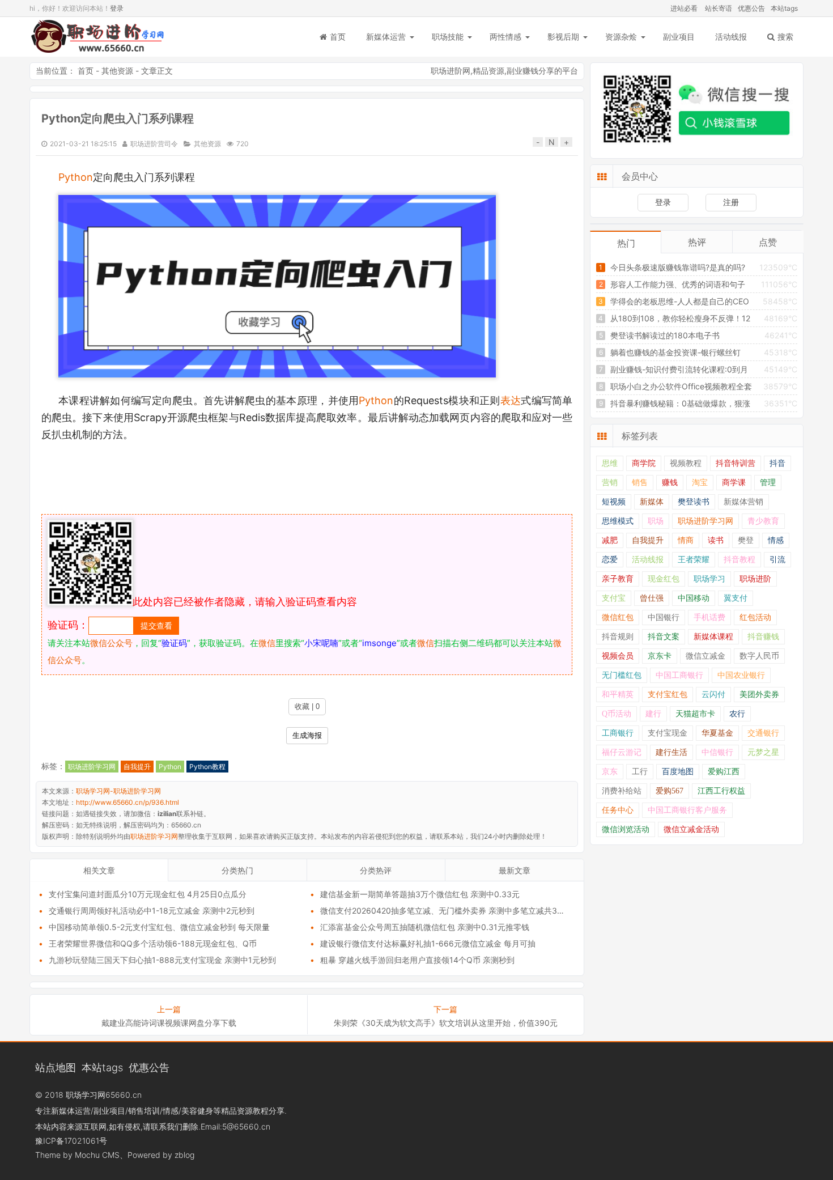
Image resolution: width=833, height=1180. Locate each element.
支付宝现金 (667, 733)
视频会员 (618, 656)
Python (75, 177)
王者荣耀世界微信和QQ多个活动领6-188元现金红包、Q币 (153, 943)
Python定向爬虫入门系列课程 (117, 118)
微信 (266, 643)
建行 (653, 714)
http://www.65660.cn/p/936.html (127, 802)
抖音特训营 (735, 463)
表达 (510, 400)
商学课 (734, 482)
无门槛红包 (621, 675)
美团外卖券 (759, 694)
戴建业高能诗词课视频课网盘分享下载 (168, 1023)
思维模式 (618, 521)
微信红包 (618, 617)
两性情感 (505, 36)
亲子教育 (618, 579)
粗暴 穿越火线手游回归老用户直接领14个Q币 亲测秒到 (417, 960)
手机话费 (709, 617)
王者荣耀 (693, 559)
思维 (610, 463)
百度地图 (678, 771)
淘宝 (700, 482)
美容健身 (197, 1110)
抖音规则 (618, 637)
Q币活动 (616, 714)
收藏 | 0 (307, 706)
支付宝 (614, 598)
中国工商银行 (679, 675)
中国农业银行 (741, 675)
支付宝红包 (667, 694)
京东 (610, 771)
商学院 (644, 463)
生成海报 (307, 735)
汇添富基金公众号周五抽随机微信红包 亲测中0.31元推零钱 (424, 927)
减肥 (610, 540)
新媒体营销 (743, 502)
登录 (117, 8)
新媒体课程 (713, 637)
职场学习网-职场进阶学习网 (97, 37)
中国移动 (693, 598)
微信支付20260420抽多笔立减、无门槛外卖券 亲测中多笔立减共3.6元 (446, 910)
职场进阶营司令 (154, 143)
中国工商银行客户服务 (687, 810)
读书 (716, 540)
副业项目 (679, 36)
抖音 (777, 463)
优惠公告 (751, 8)
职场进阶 (755, 579)
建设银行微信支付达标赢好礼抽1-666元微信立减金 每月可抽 (428, 943)
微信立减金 (705, 656)
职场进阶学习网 (92, 766)
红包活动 (755, 617)
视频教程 (686, 463)
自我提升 (137, 766)
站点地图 (55, 1067)
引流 (777, 559)
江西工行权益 (721, 791)
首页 (338, 36)
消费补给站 (621, 791)
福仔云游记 (621, 752)
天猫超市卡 (695, 714)
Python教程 (207, 766)
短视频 (614, 502)
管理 (768, 482)
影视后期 (563, 36)
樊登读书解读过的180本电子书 (665, 335)
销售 (640, 482)
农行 (737, 714)
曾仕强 (652, 598)
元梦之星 (763, 752)
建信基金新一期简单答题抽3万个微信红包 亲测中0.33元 (420, 894)
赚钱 (670, 482)
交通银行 (763, 733)
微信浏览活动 (625, 829)
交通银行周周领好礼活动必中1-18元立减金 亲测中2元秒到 (151, 910)
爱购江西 (724, 771)
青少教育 (763, 521)
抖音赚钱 (763, 637)
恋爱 (610, 559)
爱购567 (669, 791)
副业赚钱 (522, 70)
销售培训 (144, 1110)
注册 (731, 202)
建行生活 (671, 752)
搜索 (785, 36)
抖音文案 (663, 637)
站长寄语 (718, 8)
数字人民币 (759, 656)
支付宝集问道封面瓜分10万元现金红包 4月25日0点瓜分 (147, 894)
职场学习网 (85, 1095)
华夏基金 (717, 733)
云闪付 (713, 694)
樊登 (746, 540)
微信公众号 (111, 643)
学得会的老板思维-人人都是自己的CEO (679, 301)
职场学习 (709, 579)
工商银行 (618, 733)
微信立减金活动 (691, 829)
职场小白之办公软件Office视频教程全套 (681, 386)
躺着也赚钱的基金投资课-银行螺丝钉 (675, 352)
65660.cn (123, 1095)
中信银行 (717, 752)
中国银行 (663, 617)
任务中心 (618, 810)
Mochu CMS (97, 1155)
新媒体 (652, 502)
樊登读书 (693, 502)
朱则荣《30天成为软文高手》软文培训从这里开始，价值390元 (446, 1023)
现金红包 (663, 579)
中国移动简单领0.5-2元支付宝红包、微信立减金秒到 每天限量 (159, 927)
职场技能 (448, 36)
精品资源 (488, 70)
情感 (776, 540)
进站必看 (684, 8)
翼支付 (735, 598)
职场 (656, 521)
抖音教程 (739, 559)
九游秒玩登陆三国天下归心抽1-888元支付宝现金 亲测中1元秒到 (162, 960)
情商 (686, 540)
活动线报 (731, 36)
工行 (640, 771)
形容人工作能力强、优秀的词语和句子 (677, 284)
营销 (610, 482)
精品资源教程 (245, 1110)
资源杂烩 (621, 36)
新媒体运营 (386, 36)
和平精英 (618, 694)
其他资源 (117, 70)
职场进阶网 (450, 70)
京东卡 (660, 656)
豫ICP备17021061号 (71, 1140)
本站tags (784, 8)
